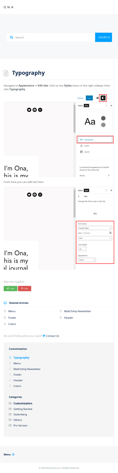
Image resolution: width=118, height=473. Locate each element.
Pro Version (21, 425)
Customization (18, 349)
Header (68, 317)
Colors (12, 324)
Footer (12, 317)
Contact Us (52, 336)
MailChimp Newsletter (77, 311)
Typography (21, 357)
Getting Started (23, 409)
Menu (12, 311)
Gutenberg (20, 414)
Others (18, 420)
